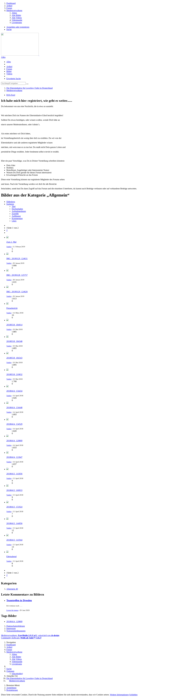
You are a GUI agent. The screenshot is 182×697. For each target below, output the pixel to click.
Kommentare (17, 218)
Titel (13, 206)
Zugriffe (15, 214)
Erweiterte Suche (13, 78)
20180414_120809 (14, 621)
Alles (3, 57)
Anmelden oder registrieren (17, 27)
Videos (9, 74)
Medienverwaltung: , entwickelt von (30, 635)
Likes (14, 221)
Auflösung (16, 216)
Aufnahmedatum (19, 211)
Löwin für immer (12, 610)
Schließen (133, 695)
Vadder (8, 247)
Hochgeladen (17, 209)
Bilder (9, 71)
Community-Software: (21, 638)
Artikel (9, 66)
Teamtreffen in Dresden (19, 600)
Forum (9, 69)
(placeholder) (17, 673)
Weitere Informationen (119, 695)
